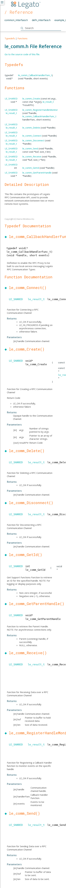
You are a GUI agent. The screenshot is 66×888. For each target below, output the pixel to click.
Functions (22, 38)
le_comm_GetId (30, 167)
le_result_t (48, 101)
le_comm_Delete (31, 127)
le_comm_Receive (31, 156)
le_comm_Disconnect (33, 140)
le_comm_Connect (31, 135)
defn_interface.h (41, 20)
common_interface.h (16, 20)
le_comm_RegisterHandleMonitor (40, 109)
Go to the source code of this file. (22, 54)
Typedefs (10, 38)
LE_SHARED (11, 98)
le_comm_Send (30, 148)
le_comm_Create (31, 98)
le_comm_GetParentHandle (37, 172)
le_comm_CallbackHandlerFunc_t (35, 75)
